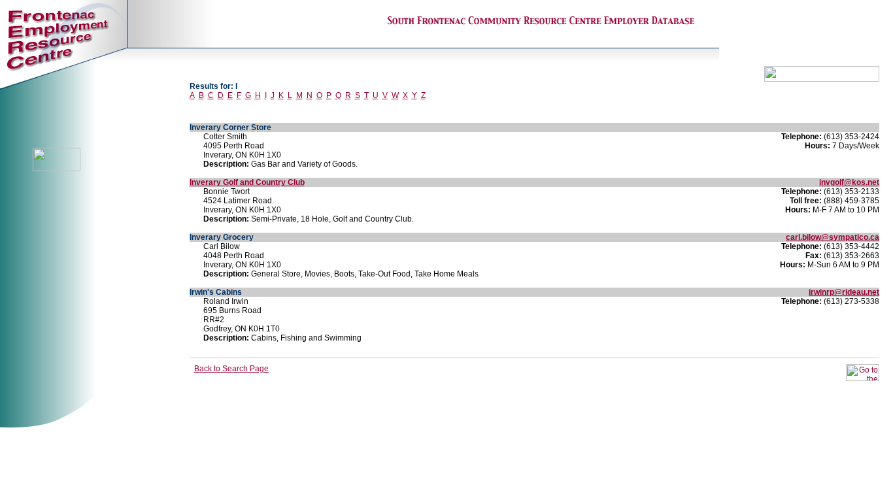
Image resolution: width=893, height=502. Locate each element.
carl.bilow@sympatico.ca (832, 237)
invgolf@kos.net (849, 182)
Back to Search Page (231, 368)
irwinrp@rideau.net (844, 292)
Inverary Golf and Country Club (247, 182)
